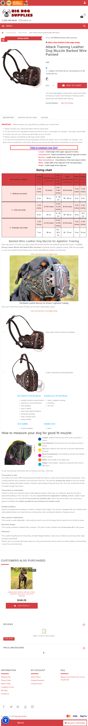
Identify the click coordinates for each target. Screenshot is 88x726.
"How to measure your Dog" (44, 147)
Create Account (36, 684)
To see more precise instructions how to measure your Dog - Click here (27, 471)
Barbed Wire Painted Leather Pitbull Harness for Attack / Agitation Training (22, 594)
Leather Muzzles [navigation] (22, 32)
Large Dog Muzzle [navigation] (11, 32)
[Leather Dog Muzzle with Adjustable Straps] (25, 372)
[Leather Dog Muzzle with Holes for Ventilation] (25, 332)
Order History (36, 677)
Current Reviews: (52, 103)
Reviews (44, 117)
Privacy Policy (6, 680)
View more (8, 639)
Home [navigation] (2, 32)
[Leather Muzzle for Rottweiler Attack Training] (44, 278)
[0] (81, 18)
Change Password (37, 680)
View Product (24, 606)
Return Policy (6, 684)
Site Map (4, 690)
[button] (84, 26)
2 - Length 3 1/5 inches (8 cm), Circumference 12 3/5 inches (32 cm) (65, 72)
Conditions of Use (7, 687)
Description (8, 117)
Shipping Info (6, 677)
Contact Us (26, 20)
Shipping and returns (27, 117)
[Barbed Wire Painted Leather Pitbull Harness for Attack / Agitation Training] (22, 578)
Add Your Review (67, 103)
